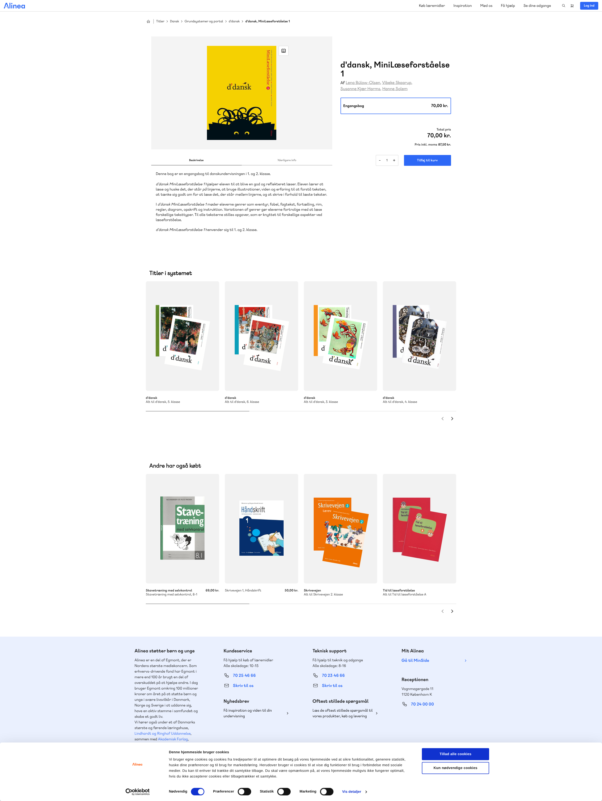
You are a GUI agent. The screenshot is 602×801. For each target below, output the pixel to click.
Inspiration (462, 5)
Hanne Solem (395, 88)
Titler (160, 22)
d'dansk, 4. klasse (419, 336)
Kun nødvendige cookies (455, 768)
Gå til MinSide (415, 660)
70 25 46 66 (244, 675)
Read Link (284, 51)
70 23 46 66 (333, 675)
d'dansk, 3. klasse (340, 336)
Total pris (443, 129)
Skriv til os (243, 685)
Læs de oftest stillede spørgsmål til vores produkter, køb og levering (343, 713)
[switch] (244, 791)
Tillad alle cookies (455, 754)
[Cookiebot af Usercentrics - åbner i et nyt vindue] (137, 791)
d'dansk (234, 22)
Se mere (209, 381)
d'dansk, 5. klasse (182, 336)
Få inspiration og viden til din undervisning (248, 713)
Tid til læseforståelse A (419, 528)
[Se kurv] (572, 5)
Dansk (174, 22)
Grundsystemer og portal (204, 22)
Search (563, 5)
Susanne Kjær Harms (360, 88)
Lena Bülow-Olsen (363, 82)
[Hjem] (14, 5)
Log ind (589, 6)
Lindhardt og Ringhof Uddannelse (162, 733)
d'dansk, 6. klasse (261, 336)
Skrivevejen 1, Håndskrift (261, 528)
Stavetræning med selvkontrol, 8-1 (182, 528)
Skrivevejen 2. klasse (340, 528)
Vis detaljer (351, 792)
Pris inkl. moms (426, 145)
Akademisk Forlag (173, 739)
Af (343, 83)
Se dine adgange (537, 5)
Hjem (148, 21)
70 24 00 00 (422, 704)
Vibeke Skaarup (396, 82)
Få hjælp (508, 5)
